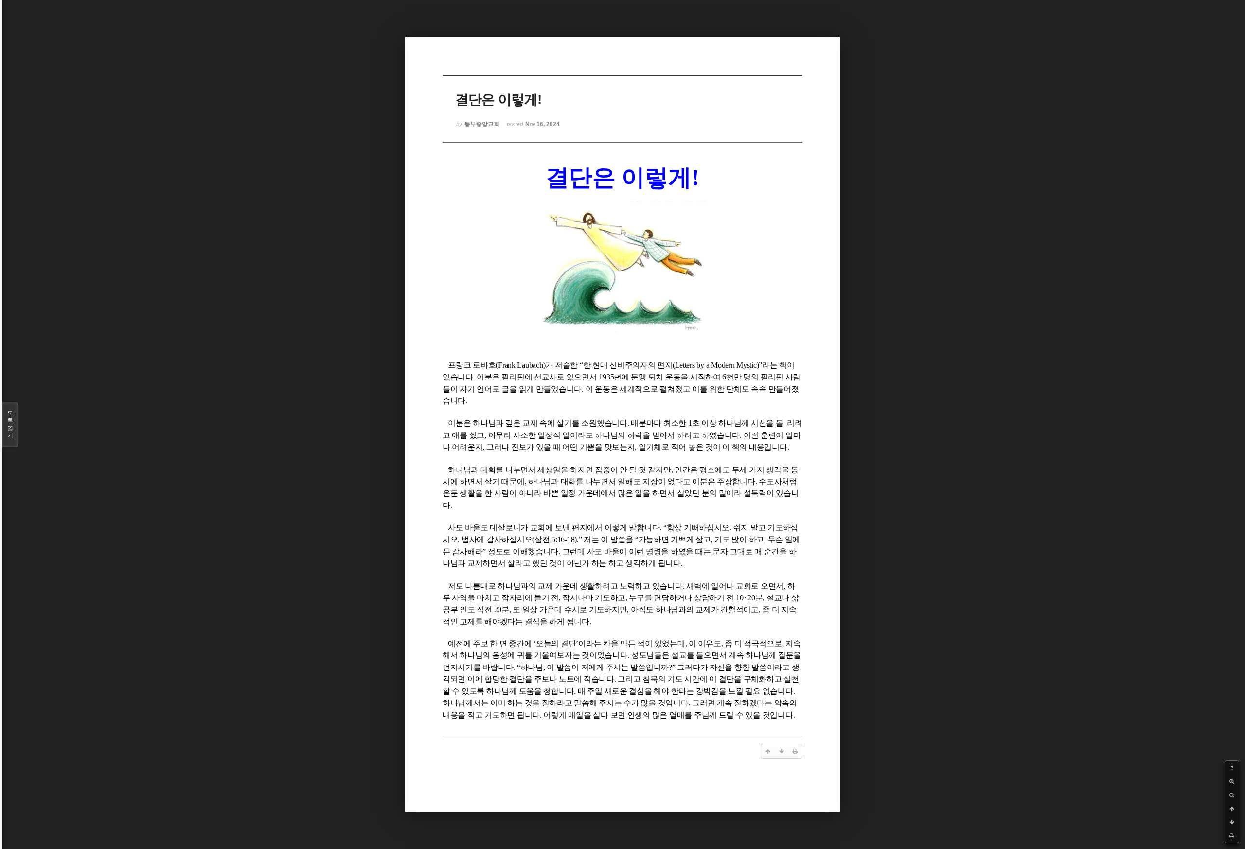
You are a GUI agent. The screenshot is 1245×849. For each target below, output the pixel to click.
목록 (10, 424)
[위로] (1232, 808)
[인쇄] (1232, 836)
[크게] (1232, 781)
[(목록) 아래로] (1232, 822)
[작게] (1232, 795)
